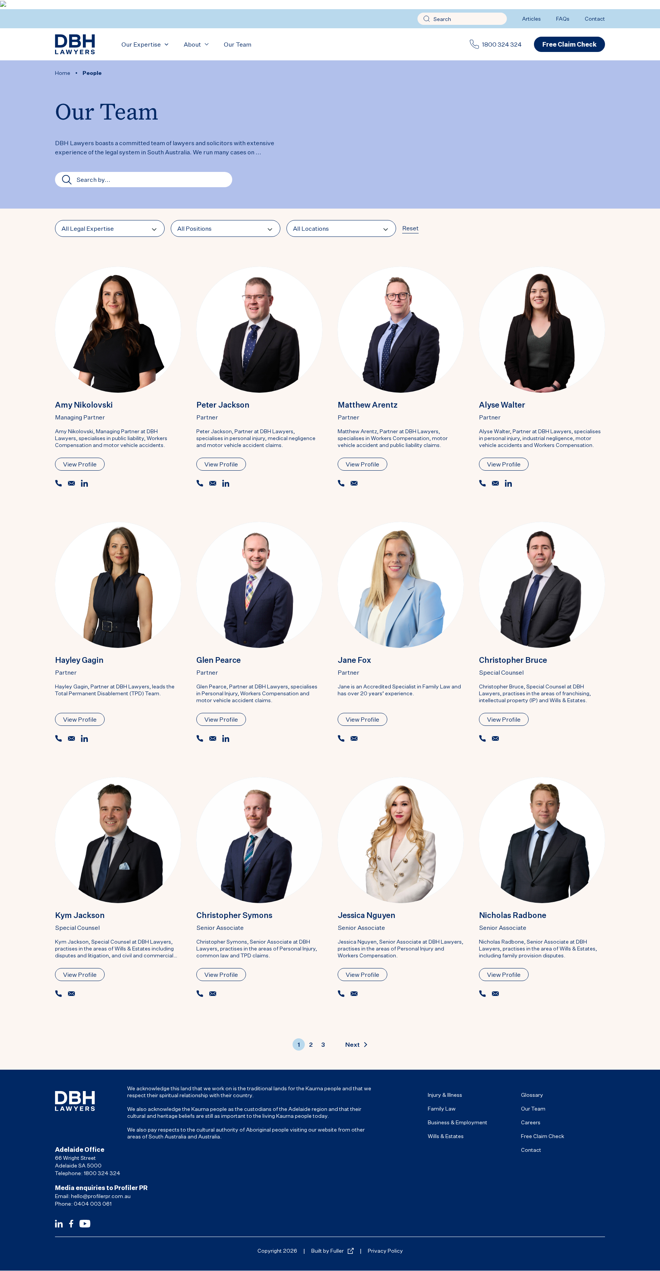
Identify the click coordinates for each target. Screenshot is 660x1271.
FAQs (562, 18)
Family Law (442, 1108)
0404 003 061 (93, 1203)
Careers (530, 1122)
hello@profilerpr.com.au (101, 1196)
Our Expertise (141, 44)
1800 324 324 (502, 44)
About (192, 44)
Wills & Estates (446, 1136)
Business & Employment (457, 1122)
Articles (531, 18)
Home (62, 73)
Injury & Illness (445, 1094)
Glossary (532, 1094)
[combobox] (110, 228)
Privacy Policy (385, 1250)
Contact (595, 18)
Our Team (237, 44)
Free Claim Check (542, 1136)
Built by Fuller (327, 1250)
